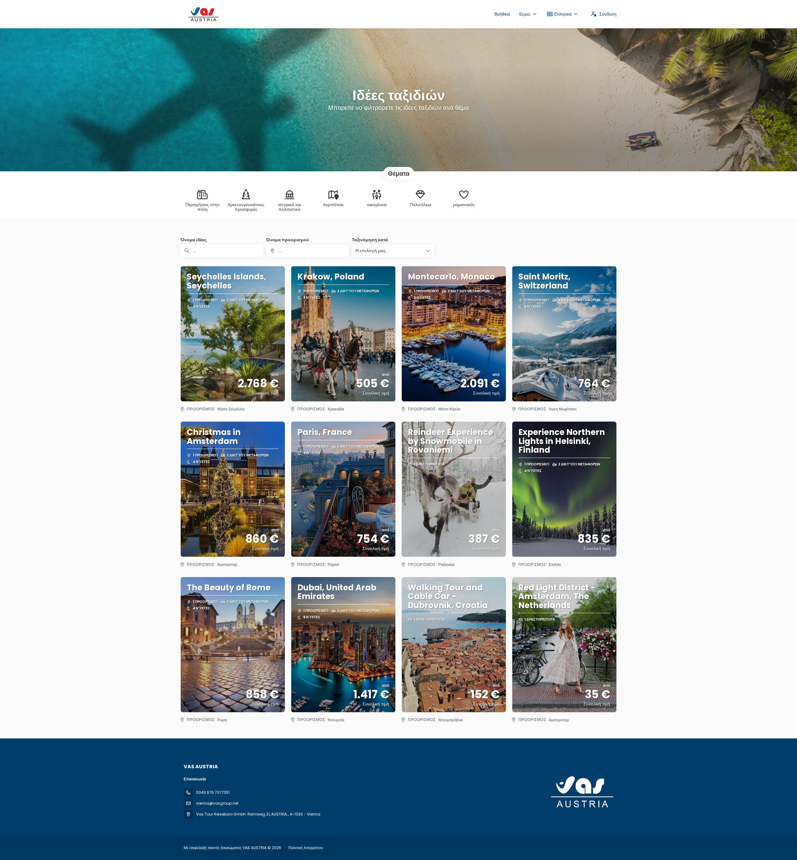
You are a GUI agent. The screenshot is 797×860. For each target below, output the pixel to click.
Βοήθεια (502, 14)
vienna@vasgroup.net (217, 803)
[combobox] (307, 250)
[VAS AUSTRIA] (581, 792)
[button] (393, 250)
